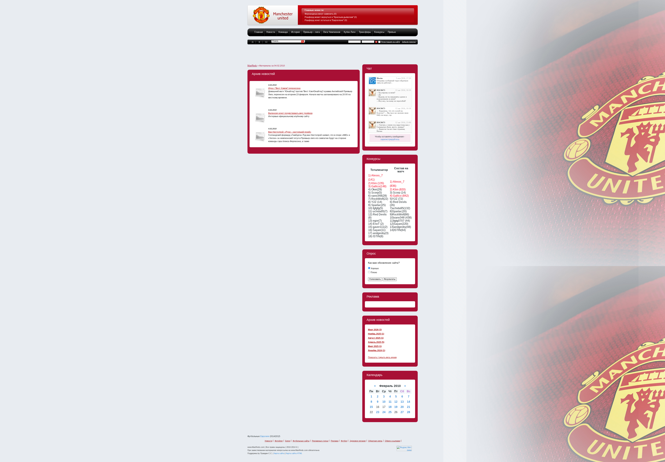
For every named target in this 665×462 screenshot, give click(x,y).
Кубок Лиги (349, 32)
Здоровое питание (358, 441)
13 (402, 401)
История (295, 32)
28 (408, 412)
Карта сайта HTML (294, 453)
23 (377, 412)
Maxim (380, 78)
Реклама (334, 441)
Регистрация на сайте (390, 42)
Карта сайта (279, 453)
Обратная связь (375, 441)
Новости (270, 32)
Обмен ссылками (392, 441)
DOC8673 (381, 90)
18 (390, 406)
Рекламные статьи (320, 441)
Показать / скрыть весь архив (382, 357)
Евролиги (264, 436)
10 (383, 401)
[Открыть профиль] (372, 80)
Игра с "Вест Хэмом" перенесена (284, 88)
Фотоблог (279, 441)
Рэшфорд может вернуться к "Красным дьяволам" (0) (331, 17)
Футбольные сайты (301, 441)
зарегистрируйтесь (389, 139)
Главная (258, 32)
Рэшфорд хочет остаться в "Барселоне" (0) (326, 20)
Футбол (344, 441)
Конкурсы (379, 32)
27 (402, 412)
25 (390, 412)
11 (390, 401)
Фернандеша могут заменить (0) (320, 14)
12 (395, 401)
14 (408, 401)
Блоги (287, 441)
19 (395, 406)
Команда (283, 32)
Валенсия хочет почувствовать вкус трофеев (290, 113)
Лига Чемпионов (331, 32)
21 (408, 406)
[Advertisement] (310, 52)
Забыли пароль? (409, 42)
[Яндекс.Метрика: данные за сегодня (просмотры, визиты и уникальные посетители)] (404, 448)
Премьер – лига (311, 32)
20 (402, 406)
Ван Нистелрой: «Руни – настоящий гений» (289, 132)
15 (371, 406)
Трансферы (365, 32)
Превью (392, 32)
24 (383, 412)
